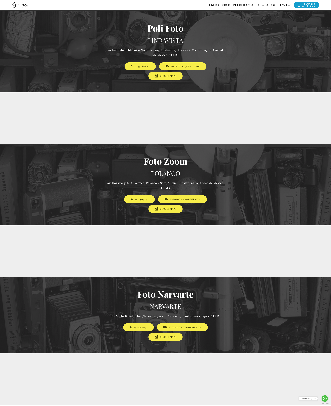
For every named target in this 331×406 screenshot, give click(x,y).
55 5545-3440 (141, 199)
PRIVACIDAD (285, 5)
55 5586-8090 (142, 66)
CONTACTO (262, 5)
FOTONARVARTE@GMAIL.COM (185, 327)
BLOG (273, 5)
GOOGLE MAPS (168, 76)
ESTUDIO (226, 5)
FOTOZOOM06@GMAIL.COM (185, 199)
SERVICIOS (213, 5)
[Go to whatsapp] (325, 398)
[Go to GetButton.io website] (325, 403)
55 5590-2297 (140, 327)
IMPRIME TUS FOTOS (243, 5)
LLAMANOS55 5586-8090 (309, 5)
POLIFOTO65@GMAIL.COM (185, 66)
